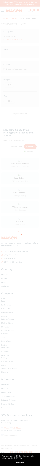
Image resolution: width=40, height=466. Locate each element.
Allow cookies (20, 462)
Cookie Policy (18, 458)
